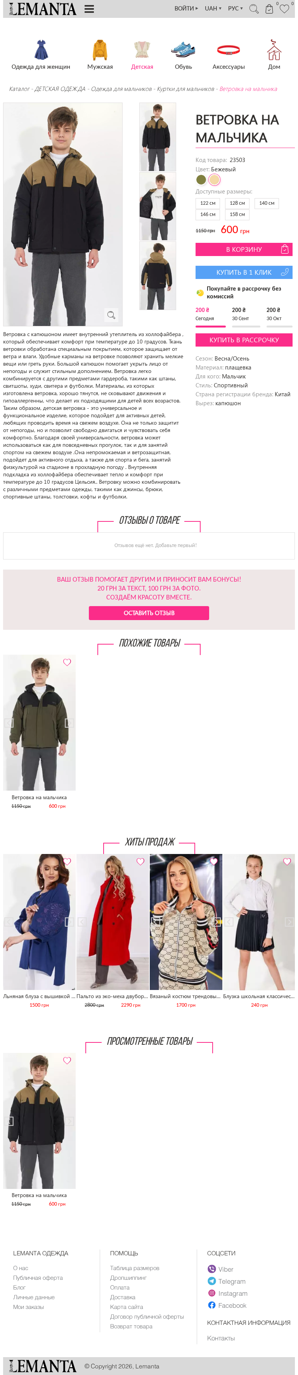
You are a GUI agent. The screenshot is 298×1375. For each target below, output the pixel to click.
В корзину (244, 249)
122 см (207, 203)
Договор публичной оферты (147, 1316)
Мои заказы (28, 1306)
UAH (213, 8)
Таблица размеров (134, 1267)
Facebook (232, 1305)
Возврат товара (131, 1326)
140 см (266, 203)
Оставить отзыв (149, 612)
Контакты (221, 1338)
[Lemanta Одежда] (43, 1370)
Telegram (232, 1281)
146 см (207, 215)
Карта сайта (126, 1306)
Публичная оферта (38, 1277)
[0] (284, 12)
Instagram (233, 1293)
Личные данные (34, 1296)
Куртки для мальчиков (185, 88)
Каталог (20, 88)
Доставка (122, 1296)
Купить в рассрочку (244, 339)
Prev (12, 658)
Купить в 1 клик (244, 272)
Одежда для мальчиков (121, 88)
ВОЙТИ (187, 8)
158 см (237, 215)
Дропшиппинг (128, 1277)
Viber (226, 1269)
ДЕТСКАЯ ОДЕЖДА (60, 88)
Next (65, 658)
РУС (236, 8)
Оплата (120, 1287)
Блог (19, 1287)
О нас (20, 1267)
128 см (237, 203)
